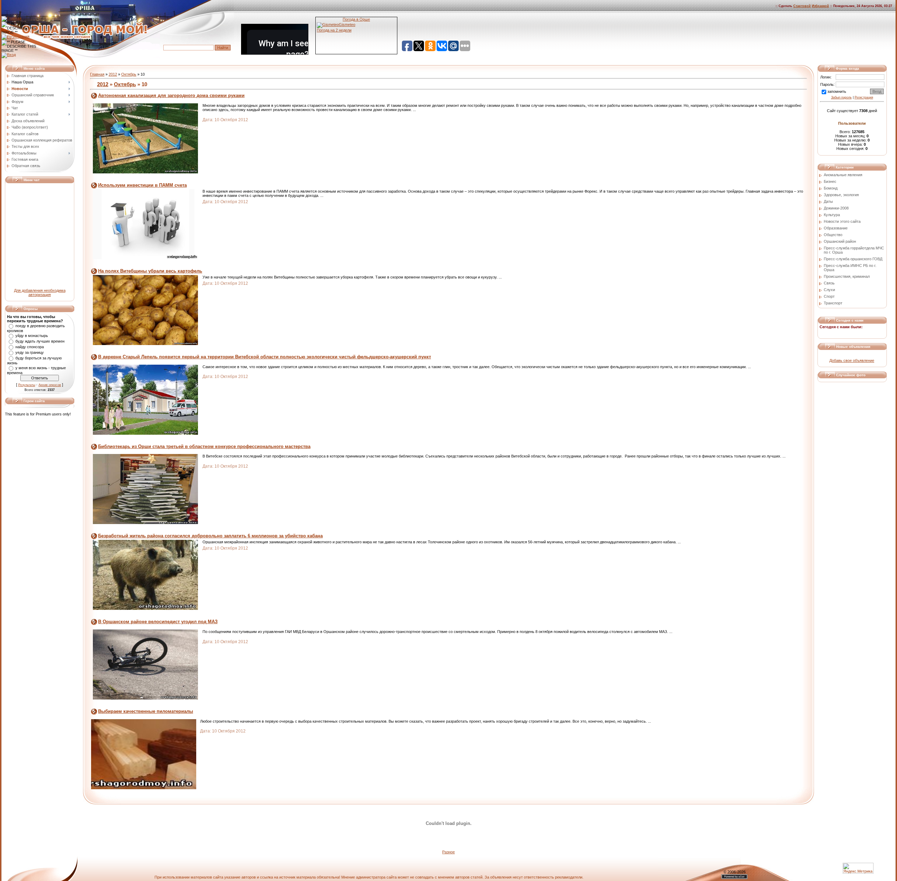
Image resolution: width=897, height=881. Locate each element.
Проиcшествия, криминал (847, 276)
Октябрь (128, 74)
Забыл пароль (841, 97)
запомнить (836, 91)
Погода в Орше (356, 19)
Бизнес (830, 181)
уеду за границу (29, 352)
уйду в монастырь (31, 335)
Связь (829, 283)
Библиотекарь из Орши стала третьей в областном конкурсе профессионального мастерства (204, 446)
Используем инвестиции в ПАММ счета (142, 185)
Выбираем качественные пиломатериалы (145, 711)
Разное (448, 852)
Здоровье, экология (841, 195)
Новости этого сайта (842, 221)
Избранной (820, 6)
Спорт (829, 296)
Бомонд (830, 188)
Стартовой (802, 6)
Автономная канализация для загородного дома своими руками (171, 95)
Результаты (26, 385)
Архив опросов (50, 385)
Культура (832, 215)
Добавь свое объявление (851, 360)
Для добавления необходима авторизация (40, 292)
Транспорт (833, 303)
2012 (113, 74)
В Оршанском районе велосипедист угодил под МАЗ (158, 621)
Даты (828, 201)
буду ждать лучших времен (39, 341)
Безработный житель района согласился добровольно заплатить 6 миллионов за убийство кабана (210, 535)
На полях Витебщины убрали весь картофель (150, 271)
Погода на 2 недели (334, 30)
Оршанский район (840, 241)
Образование (836, 228)
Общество (833, 235)
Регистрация (864, 97)
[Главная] (11, 18)
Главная (97, 74)
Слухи (829, 290)
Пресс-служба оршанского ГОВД (853, 259)
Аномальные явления (843, 175)
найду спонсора (29, 347)
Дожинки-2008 (836, 208)
